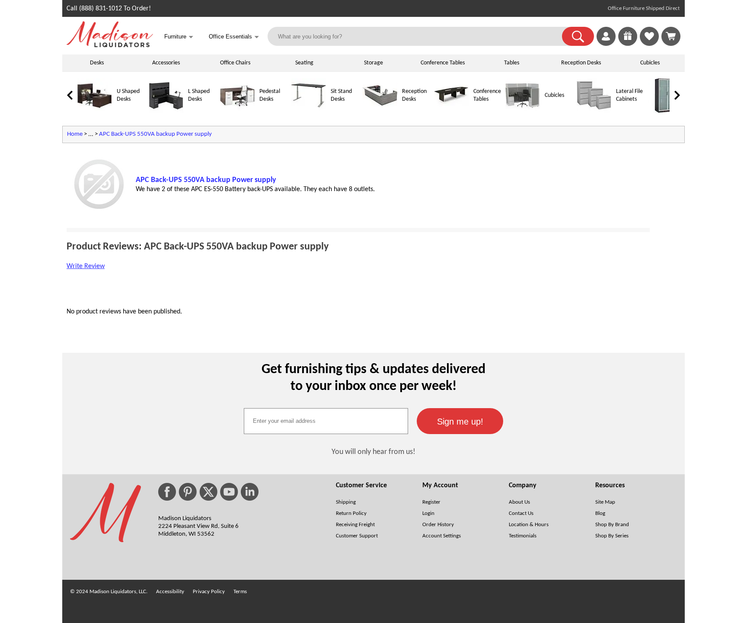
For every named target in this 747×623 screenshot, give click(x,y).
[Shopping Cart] (670, 36)
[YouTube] (229, 492)
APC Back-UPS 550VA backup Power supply (155, 134)
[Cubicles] (522, 111)
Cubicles (650, 63)
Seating (304, 63)
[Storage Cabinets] (665, 111)
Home (75, 134)
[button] (578, 36)
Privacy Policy (209, 591)
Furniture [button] (178, 37)
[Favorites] (649, 44)
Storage (373, 63)
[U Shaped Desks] (94, 111)
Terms (240, 591)
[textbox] (326, 421)
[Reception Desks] (380, 111)
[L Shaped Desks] (166, 111)
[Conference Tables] (451, 111)
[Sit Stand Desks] (308, 111)
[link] (670, 36)
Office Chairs (235, 63)
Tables (511, 63)
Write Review (86, 266)
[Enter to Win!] (627, 44)
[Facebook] (167, 492)
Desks (97, 63)
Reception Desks (581, 63)
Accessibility (170, 591)
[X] (208, 492)
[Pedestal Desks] (237, 111)
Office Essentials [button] (234, 37)
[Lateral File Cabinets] (594, 111)
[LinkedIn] (250, 492)
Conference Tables (443, 63)
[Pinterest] (188, 492)
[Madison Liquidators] (110, 45)
